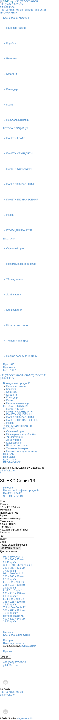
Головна (8, 487)
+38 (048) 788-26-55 (11, 4)
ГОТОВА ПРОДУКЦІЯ (15, 128)
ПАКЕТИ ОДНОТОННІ (19, 414)
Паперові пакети (16, 386)
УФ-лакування (14, 437)
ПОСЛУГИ (9, 238)
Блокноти (11, 392)
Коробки (11, 389)
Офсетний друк (15, 431)
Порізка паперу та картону (21, 451)
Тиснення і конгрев (17, 448)
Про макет (9, 367)
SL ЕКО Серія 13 (13, 496)
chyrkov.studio (28, 646)
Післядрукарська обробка (21, 434)
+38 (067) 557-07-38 (26, 1)
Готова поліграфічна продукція (21, 490)
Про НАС (8, 364)
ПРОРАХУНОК (8, 12)
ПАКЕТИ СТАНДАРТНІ (19, 411)
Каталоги (11, 394)
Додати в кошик (10, 548)
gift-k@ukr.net (7, 7)
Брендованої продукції (16, 18)
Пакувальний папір (17, 403)
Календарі (12, 397)
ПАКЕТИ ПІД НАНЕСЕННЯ (22, 420)
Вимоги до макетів (14, 643)
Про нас (8, 651)
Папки (10, 400)
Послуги (8, 640)
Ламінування (14, 440)
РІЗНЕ (10, 423)
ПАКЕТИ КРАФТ (15, 408)
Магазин (8, 632)
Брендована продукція (16, 635)
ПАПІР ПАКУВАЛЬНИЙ (20, 417)
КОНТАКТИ (9, 370)
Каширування (14, 442)
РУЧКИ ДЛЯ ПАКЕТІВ (19, 425)
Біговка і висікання (17, 445)
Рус (53, 455)
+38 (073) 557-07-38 (34, 375)
